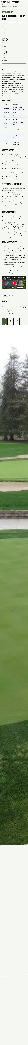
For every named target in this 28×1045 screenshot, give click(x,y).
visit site (4, 321)
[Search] (26, 2)
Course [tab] (5, 295)
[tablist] (8, 295)
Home (3, 4)
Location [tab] (11, 295)
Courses (9, 4)
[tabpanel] (14, 307)
